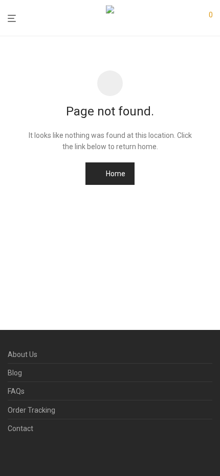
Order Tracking (31, 410)
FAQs (16, 391)
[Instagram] (27, 453)
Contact (20, 428)
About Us (22, 354)
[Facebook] (11, 453)
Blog (15, 373)
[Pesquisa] (189, 18)
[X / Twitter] (44, 453)
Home (114, 174)
